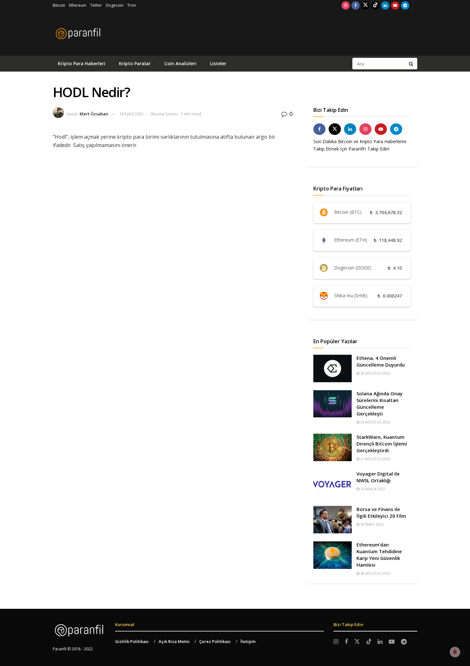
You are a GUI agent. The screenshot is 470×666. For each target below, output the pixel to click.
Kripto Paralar (135, 63)
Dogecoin (114, 5)
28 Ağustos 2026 (374, 373)
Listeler (218, 63)
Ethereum (77, 5)
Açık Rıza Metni (174, 641)
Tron (131, 5)
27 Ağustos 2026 (374, 458)
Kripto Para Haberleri (81, 63)
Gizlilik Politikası (132, 641)
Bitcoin (59, 5)
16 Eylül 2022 (131, 114)
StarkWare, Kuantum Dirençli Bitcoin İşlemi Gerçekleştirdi (381, 443)
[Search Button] (411, 63)
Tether (96, 5)
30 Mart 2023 (371, 524)
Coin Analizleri (180, 63)
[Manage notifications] (455, 652)
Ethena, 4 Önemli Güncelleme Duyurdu (380, 361)
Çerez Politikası (215, 641)
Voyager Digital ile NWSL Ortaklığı (378, 477)
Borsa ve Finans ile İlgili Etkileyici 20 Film (381, 512)
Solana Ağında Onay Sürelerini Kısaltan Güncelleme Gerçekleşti (379, 403)
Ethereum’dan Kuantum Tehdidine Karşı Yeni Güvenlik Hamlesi (379, 554)
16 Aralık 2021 (372, 488)
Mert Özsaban (94, 114)
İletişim (247, 641)
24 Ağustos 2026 (374, 422)
